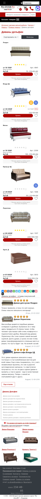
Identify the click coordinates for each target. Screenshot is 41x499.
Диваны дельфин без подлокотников (14, 398)
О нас (23, 468)
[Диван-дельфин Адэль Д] (20, 258)
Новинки (24, 474)
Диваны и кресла (29, 471)
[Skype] (19, 291)
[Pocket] (36, 291)
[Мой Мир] (25, 291)
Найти (33, 15)
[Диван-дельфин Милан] (20, 134)
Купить (18, 74)
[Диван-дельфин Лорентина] (20, 217)
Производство (24, 476)
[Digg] (2, 294)
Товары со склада (23, 479)
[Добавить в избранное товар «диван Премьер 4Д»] (36, 198)
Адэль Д (6, 249)
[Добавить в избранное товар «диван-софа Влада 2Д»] (36, 115)
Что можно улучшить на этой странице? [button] (21, 423)
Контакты (16, 474)
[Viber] (11, 291)
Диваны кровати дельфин (11, 409)
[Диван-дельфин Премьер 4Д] (20, 175)
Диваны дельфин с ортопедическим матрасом (17, 404)
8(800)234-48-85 (31, 8)
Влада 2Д (6, 84)
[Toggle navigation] (4, 3)
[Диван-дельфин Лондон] (20, 51)
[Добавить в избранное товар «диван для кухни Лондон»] (36, 74)
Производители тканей (12, 471)
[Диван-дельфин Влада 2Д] (20, 92)
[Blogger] (22, 291)
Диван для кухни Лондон (25, 303)
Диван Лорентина (22, 319)
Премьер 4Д (7, 167)
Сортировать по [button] (10, 37)
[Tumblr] (8, 291)
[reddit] (28, 291)
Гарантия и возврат (10, 476)
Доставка (16, 468)
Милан (5, 125)
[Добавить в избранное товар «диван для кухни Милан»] (36, 157)
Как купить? (7, 468)
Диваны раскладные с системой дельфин (15, 412)
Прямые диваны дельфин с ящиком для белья (17, 417)
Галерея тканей (9, 479)
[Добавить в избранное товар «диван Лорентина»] (36, 239)
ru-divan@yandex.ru (15, 482)
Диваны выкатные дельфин (11, 396)
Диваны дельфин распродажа (12, 401)
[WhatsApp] (14, 291)
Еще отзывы (8, 384)
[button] (10, 19)
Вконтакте (27, 482)
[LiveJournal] (33, 291)
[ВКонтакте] (2, 291)
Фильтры (30, 37)
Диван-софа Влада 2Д (24, 352)
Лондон (5, 42)
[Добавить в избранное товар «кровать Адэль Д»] (36, 281)
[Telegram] (16, 291)
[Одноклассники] (5, 291)
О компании (7, 474)
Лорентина (7, 208)
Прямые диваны (8, 415)
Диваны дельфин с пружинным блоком (14, 407)
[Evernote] (30, 291)
